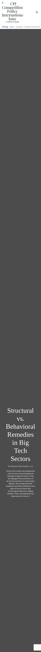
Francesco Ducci (16, 466)
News (12, 27)
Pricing (5, 27)
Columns (19, 27)
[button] (37, 12)
